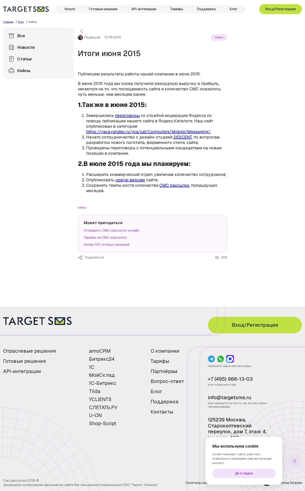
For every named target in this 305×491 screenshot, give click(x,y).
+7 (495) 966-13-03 (230, 379)
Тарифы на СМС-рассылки (105, 237)
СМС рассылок (174, 185)
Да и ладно (244, 473)
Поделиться (81, 257)
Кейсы (23, 70)
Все (21, 35)
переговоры (127, 115)
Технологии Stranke (286, 483)
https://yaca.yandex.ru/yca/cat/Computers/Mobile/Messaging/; (148, 131)
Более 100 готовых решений (106, 244)
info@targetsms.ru (229, 398)
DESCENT (182, 137)
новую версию (130, 180)
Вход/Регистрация (280, 9)
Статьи (24, 59)
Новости (26, 47)
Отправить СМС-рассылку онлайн (111, 230)
